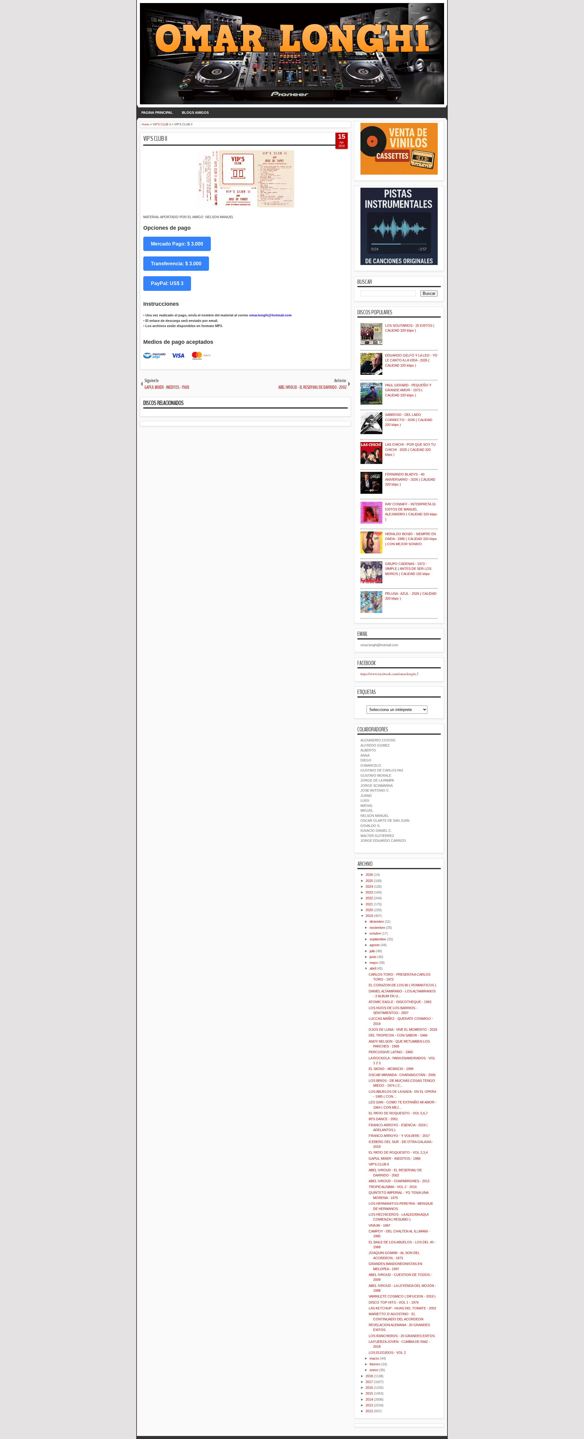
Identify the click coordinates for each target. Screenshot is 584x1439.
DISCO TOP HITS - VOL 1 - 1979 (394, 1302)
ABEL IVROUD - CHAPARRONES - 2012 (399, 1181)
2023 (369, 892)
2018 (369, 1376)
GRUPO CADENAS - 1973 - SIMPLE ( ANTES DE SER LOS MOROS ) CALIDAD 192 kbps (408, 569)
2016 (369, 1387)
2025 (369, 881)
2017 (369, 1382)
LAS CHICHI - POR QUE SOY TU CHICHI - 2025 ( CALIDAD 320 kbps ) (410, 449)
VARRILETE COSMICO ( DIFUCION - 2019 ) (402, 1296)
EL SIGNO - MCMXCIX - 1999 (391, 1069)
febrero (375, 1364)
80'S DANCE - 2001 (383, 1119)
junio (373, 957)
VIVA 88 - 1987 (379, 1225)
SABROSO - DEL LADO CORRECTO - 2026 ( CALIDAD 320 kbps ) (408, 420)
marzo (374, 1358)
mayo (374, 962)
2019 (369, 916)
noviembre (377, 927)
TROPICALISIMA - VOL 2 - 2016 (393, 1187)
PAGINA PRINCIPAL (157, 112)
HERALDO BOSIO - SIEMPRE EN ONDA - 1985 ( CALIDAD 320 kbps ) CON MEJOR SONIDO (411, 539)
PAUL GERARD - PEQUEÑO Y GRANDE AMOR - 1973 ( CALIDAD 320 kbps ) (408, 390)
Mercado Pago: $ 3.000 (177, 243)
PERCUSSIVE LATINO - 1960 (391, 1052)
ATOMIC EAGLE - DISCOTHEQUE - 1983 (400, 1002)
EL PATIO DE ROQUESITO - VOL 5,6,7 (398, 1113)
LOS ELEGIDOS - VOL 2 (387, 1352)
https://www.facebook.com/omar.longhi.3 (389, 673)
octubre (375, 933)
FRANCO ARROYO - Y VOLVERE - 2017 (399, 1136)
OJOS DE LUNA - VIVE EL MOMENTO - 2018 (403, 1029)
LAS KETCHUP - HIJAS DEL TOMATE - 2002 (402, 1308)
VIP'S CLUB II (155, 138)
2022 (369, 898)
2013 (369, 1405)
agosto (375, 945)
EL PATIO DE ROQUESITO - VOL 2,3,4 (398, 1152)
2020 (369, 910)
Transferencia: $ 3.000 (176, 263)
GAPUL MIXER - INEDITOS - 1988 (394, 1158)
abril (373, 968)
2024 (369, 886)
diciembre (377, 921)
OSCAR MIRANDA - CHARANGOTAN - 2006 (402, 1075)
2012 (369, 1411)
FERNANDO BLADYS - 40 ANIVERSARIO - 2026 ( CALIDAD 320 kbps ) (410, 479)
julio (372, 951)
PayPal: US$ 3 (167, 283)
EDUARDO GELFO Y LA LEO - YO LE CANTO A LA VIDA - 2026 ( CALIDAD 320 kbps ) (411, 360)
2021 (369, 904)
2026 (369, 874)
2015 (369, 1393)
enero (374, 1370)
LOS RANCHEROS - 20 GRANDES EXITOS (402, 1336)
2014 (369, 1399)
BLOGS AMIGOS (195, 112)
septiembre (378, 939)
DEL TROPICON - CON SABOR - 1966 (398, 1035)
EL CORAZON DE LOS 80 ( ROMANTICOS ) (402, 985)
